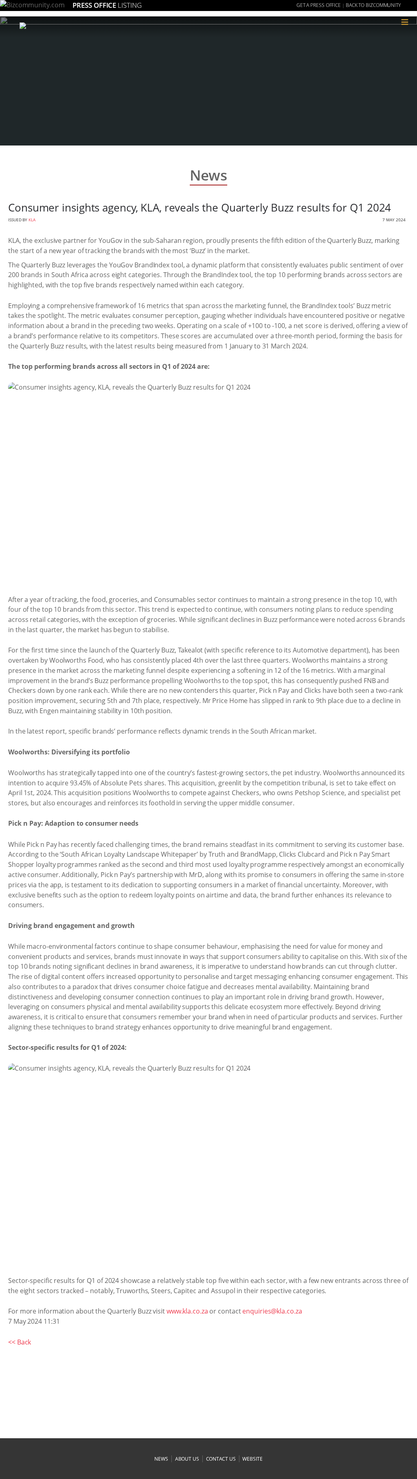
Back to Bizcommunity (373, 5)
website (252, 1458)
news (161, 1458)
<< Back (19, 1342)
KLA (32, 220)
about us (187, 1458)
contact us (221, 1458)
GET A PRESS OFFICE (318, 5)
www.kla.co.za (187, 1311)
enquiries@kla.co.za (272, 1311)
